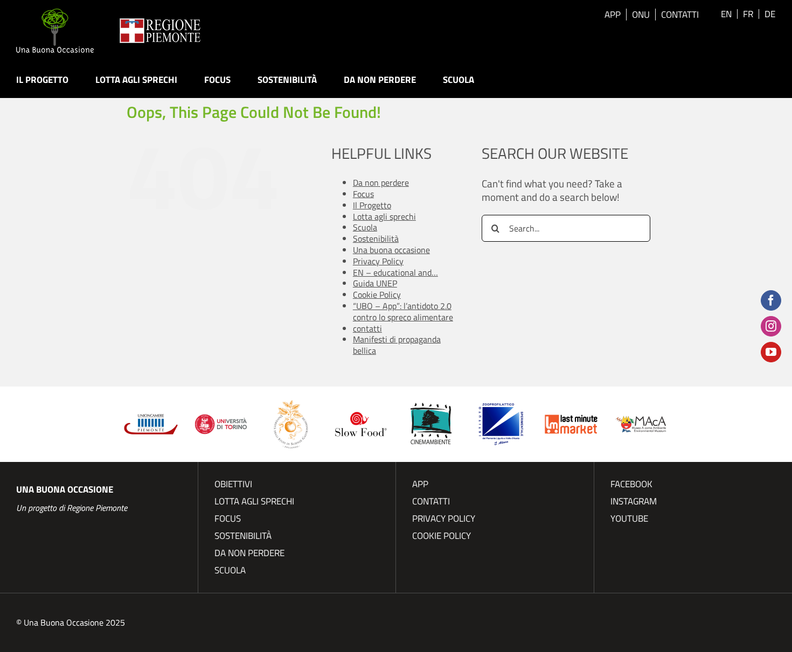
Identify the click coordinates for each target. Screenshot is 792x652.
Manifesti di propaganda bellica (397, 345)
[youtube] (771, 352)
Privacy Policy (378, 261)
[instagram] (771, 326)
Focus (363, 193)
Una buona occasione (391, 249)
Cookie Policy (377, 294)
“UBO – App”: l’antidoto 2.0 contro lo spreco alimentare (403, 311)
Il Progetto (372, 205)
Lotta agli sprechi (384, 216)
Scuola (365, 227)
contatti (367, 328)
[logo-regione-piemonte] (160, 23)
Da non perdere (381, 182)
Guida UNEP (375, 283)
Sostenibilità (376, 238)
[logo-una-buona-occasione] (55, 14)
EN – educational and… (395, 272)
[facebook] (771, 300)
